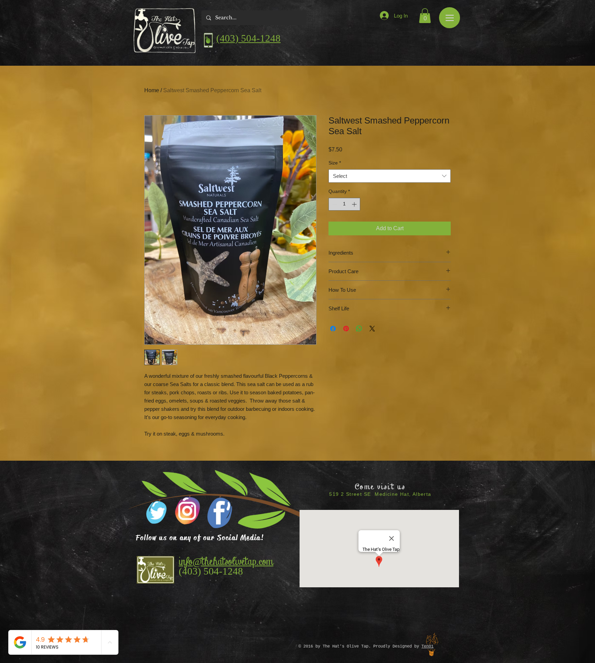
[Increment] (355, 204)
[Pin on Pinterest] (346, 328)
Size (334, 162)
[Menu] (449, 17)
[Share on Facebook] (333, 328)
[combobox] (389, 176)
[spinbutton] (344, 204)
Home (151, 90)
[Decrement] (334, 204)
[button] (425, 15)
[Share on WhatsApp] (359, 328)
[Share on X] (372, 328)
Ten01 (427, 646)
